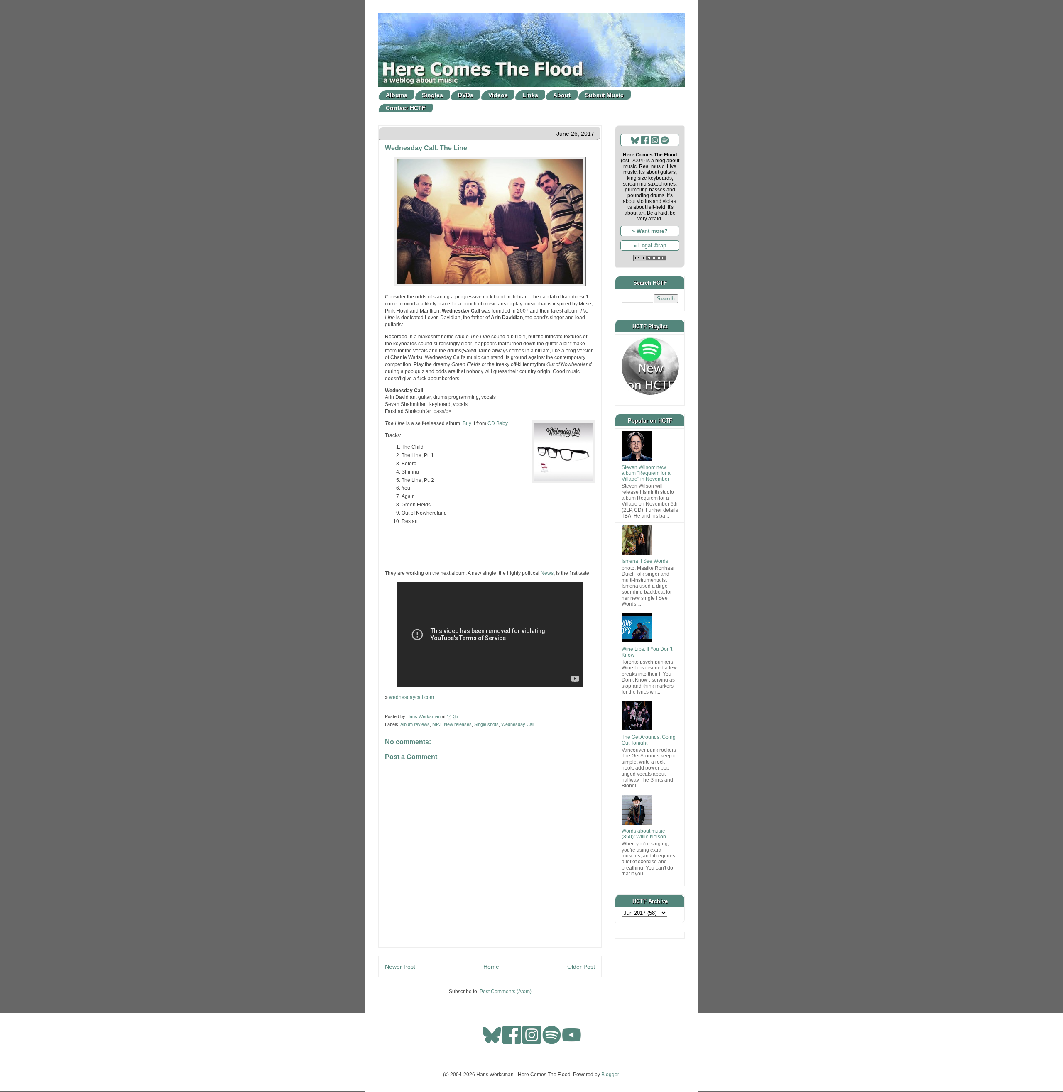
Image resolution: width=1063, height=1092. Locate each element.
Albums (396, 95)
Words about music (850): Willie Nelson (644, 834)
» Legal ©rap (650, 245)
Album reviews (415, 724)
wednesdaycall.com (411, 697)
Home (491, 966)
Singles (432, 95)
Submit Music (604, 95)
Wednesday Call (517, 724)
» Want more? (650, 231)
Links (530, 95)
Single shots (486, 724)
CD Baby (497, 423)
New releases (458, 724)
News (547, 573)
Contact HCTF (406, 108)
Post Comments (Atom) (506, 991)
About (562, 95)
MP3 (436, 724)
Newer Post (400, 966)
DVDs (465, 95)
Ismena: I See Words (645, 561)
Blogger (610, 1074)
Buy (467, 423)
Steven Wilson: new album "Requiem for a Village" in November (646, 473)
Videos (498, 95)
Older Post (581, 966)
